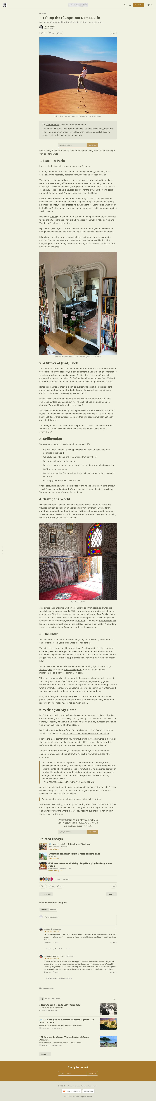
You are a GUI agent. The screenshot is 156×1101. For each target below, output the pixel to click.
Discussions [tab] (56, 999)
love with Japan (82, 132)
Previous (47, 894)
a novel (53, 216)
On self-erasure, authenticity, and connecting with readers (60, 1025)
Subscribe (138, 5)
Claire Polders (49, 26)
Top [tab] (42, 999)
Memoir (42, 14)
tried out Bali (77, 624)
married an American (59, 132)
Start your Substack (72, 1091)
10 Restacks (64, 879)
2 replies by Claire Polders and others (59, 949)
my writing (77, 135)
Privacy (76, 1086)
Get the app (88, 1091)
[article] (78, 1009)
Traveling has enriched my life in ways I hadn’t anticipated (67, 648)
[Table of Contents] (2, 550)
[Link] (36, 160)
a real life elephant (73, 669)
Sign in (149, 5)
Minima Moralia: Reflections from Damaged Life (71, 782)
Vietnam (81, 620)
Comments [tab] (44, 909)
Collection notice (92, 1086)
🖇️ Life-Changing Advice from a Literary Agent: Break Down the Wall (66, 1021)
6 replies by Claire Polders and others (59, 978)
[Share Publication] (130, 5)
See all (43, 1054)
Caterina (47, 929)
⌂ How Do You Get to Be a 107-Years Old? (59, 1004)
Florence (109, 410)
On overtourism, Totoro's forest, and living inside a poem (60, 1043)
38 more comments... (46, 988)
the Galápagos (91, 627)
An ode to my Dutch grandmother (51, 1008)
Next (110, 894)
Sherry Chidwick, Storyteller (54, 956)
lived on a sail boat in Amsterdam (100, 624)
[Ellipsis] (115, 929)
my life (63, 135)
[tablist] (48, 909)
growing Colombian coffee (76, 688)
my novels (84, 180)
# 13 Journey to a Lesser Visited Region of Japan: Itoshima (64, 1038)
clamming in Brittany (101, 688)
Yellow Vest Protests (62, 193)
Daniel (55, 228)
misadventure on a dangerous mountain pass (60, 673)
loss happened (64, 614)
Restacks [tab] (53, 909)
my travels (54, 135)
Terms (83, 1086)
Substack (67, 1096)
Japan (67, 624)
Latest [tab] (47, 999)
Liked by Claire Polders (52, 931)
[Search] (125, 5)
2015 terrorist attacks (55, 190)
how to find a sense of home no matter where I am (85, 733)
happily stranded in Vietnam (98, 611)
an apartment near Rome (58, 627)
